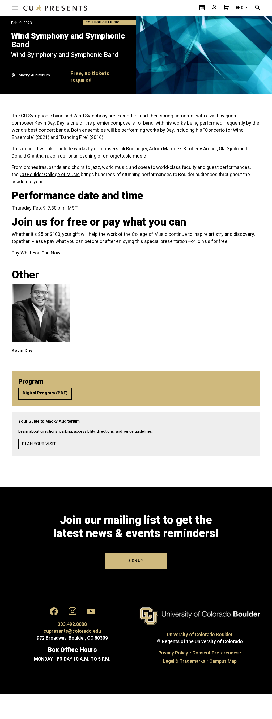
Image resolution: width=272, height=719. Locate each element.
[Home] (55, 7)
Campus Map (223, 661)
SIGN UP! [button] (136, 561)
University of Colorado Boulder (200, 634)
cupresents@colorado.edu (72, 631)
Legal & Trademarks (184, 661)
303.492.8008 (72, 624)
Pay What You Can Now (36, 253)
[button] (15, 8)
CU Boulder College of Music (50, 174)
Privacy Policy (173, 653)
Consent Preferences (215, 653)
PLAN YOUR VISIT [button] (39, 443)
